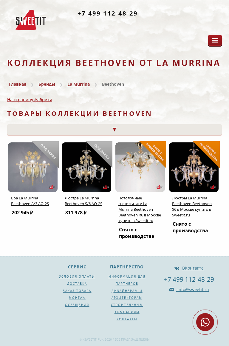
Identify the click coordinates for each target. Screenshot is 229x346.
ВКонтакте (193, 268)
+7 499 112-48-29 (108, 13)
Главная (17, 84)
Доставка (77, 284)
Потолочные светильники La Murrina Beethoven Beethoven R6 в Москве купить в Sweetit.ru (139, 209)
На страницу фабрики (29, 99)
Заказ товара (77, 291)
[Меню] (215, 40)
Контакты (127, 319)
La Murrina (78, 84)
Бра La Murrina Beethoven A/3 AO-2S (30, 200)
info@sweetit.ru (192, 289)
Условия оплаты (77, 276)
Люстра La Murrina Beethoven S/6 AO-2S (83, 200)
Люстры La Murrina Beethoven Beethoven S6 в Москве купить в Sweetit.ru (192, 206)
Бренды (46, 84)
